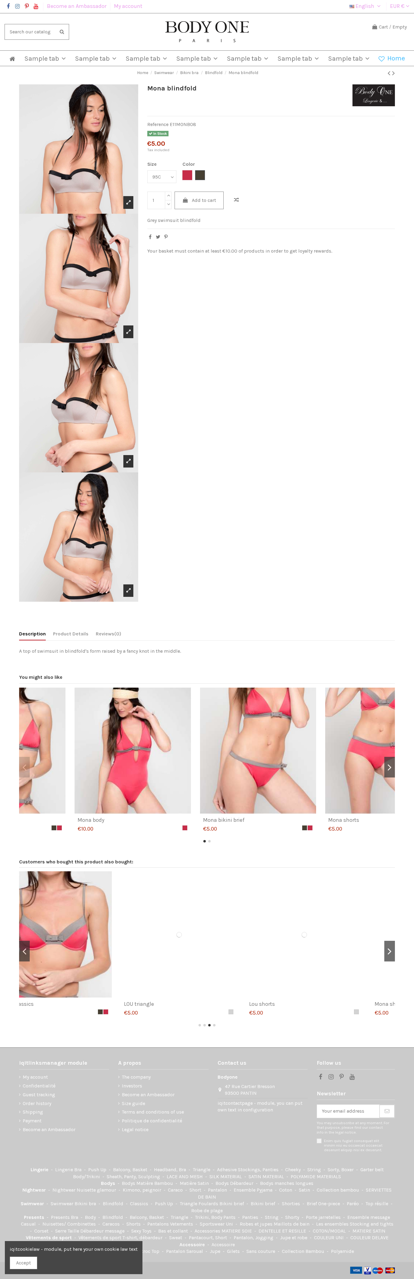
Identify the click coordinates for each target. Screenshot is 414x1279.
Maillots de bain (292, 1224)
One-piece (329, 1203)
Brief (312, 1203)
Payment (32, 1121)
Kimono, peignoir (142, 1190)
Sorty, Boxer (341, 1169)
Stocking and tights (371, 1224)
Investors (132, 1086)
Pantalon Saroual (185, 1251)
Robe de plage (207, 1210)
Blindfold (114, 1203)
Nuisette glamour (97, 1190)
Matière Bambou (155, 1183)
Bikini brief (232, 1203)
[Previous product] (390, 73)
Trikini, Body (209, 1217)
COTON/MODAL (330, 1231)
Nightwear (34, 1190)
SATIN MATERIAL (267, 1176)
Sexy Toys (142, 1231)
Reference (158, 124)
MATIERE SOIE (237, 1231)
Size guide (133, 1103)
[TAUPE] (128, 827)
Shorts (134, 1224)
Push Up (98, 1169)
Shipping (33, 1112)
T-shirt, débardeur (143, 1237)
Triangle (202, 1169)
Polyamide (342, 1251)
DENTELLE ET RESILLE (283, 1231)
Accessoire (192, 1244)
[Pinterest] (166, 237)
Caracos (111, 1224)
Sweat (176, 1237)
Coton (286, 1190)
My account (128, 6)
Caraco (176, 1190)
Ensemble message (368, 1217)
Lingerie (40, 1169)
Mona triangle (44, 820)
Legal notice (135, 1129)
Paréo (353, 1203)
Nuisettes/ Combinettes (69, 1224)
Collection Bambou (304, 1251)
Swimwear (33, 1203)
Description (32, 634)
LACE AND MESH (185, 1176)
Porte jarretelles (324, 1217)
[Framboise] (133, 827)
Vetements (182, 1224)
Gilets (234, 1251)
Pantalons (158, 1224)
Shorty (292, 1217)
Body (91, 1217)
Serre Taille (67, 1231)
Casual (29, 1224)
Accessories (208, 1231)
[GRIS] (133, 1011)
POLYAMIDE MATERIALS (316, 1176)
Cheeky (293, 1169)
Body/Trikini (87, 1176)
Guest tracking (39, 1094)
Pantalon (218, 1190)
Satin (305, 1190)
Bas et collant (173, 1231)
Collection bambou (338, 1190)
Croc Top (150, 1251)
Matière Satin (195, 1183)
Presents (34, 1217)
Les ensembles (333, 1224)
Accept (23, 1263)
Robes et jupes (257, 1224)
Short (195, 1190)
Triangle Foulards (199, 1203)
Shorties (291, 1203)
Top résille (377, 1203)
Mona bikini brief (298, 820)
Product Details (70, 634)
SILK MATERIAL (226, 1176)
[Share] (150, 237)
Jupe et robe (294, 1237)
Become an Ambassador (77, 6)
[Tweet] (158, 237)
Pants (230, 1217)
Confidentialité (39, 1086)
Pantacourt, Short (208, 1237)
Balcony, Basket (131, 1169)
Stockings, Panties (259, 1169)
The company (136, 1077)
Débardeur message (103, 1231)
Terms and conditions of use (153, 1112)
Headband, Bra (170, 1169)
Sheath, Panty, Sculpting (134, 1176)
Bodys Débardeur (235, 1183)
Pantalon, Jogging (254, 1237)
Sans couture (261, 1251)
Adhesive (227, 1169)
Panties (250, 1217)
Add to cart (204, 200)
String (314, 1169)
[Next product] (393, 73)
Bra (78, 1169)
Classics (139, 1203)
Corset (42, 1231)
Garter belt (372, 1169)
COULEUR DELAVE (369, 1237)
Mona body (165, 820)
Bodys (108, 1183)
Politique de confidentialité (152, 1121)
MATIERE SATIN (369, 1231)
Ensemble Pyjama (254, 1190)
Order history (37, 1103)
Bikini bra (86, 1203)
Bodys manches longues (286, 1183)
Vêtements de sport (49, 1237)
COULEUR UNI (329, 1237)
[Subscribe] (387, 1111)
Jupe (216, 1251)
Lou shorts (165, 1004)
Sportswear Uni (217, 1224)
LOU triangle (42, 1004)
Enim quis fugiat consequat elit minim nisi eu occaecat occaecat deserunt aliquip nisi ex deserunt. (353, 1145)
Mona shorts (292, 1004)
